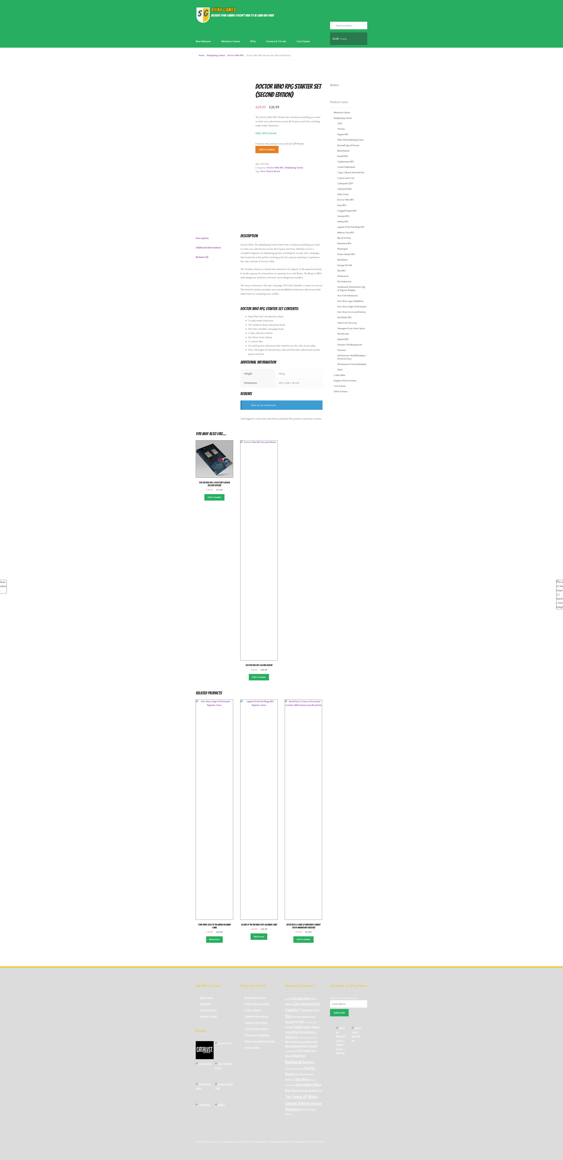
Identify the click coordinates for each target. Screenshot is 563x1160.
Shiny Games (223, 9)
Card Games (303, 41)
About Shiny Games (255, 997)
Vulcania (341, 350)
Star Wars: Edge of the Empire (352, 306)
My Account (206, 997)
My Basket (205, 1003)
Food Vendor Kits (310, 1022)
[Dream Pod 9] (224, 1050)
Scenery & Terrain (276, 41)
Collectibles (339, 375)
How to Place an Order (257, 1003)
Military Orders (312, 1037)
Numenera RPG (344, 243)
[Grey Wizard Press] (224, 1071)
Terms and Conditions (257, 1035)
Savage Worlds (344, 265)
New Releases (203, 41)
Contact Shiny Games (256, 1028)
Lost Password (208, 1010)
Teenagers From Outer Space (351, 328)
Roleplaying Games (216, 55)
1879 (339, 123)
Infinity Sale (302, 1037)
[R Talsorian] (205, 1112)
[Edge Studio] (205, 1071)
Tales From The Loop (347, 322)
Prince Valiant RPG (346, 254)
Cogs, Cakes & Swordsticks (350, 172)
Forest (289, 1027)
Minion (288, 1041)
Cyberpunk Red (344, 188)
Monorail (312, 1041)
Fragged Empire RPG (347, 210)
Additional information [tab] (208, 247)
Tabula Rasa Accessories (304, 1090)
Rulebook (293, 1061)
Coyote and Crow (345, 178)
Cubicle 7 (292, 1009)
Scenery (308, 1062)
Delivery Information (256, 1022)
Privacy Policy (252, 1047)
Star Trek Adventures (347, 295)
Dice (263, 171)
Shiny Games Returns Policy (260, 1041)
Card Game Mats (300, 998)
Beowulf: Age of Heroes (348, 145)
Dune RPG (341, 205)
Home (201, 55)
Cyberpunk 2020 (345, 183)
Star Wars (302, 1079)
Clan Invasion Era (307, 1003)
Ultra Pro (304, 1109)
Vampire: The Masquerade (349, 344)
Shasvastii (290, 1068)
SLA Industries (344, 281)
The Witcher (343, 333)
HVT (315, 1032)
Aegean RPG (343, 134)
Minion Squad (299, 1041)
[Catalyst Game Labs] (205, 1050)
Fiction (289, 1022)
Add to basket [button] (214, 497)
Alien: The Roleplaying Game (350, 139)
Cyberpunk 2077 (310, 1010)
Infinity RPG (343, 221)
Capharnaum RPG (345, 161)
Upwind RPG (343, 339)
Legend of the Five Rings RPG (350, 227)
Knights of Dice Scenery (345, 380)
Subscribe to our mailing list (344, 997)
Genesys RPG (343, 216)
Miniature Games (230, 41)
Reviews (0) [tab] (202, 257)
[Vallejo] (224, 1112)
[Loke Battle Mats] (205, 1091)
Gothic (307, 1027)
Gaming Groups (208, 1016)
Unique (313, 1109)
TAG (320, 1090)
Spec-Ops (299, 1068)
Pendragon (342, 248)
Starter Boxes (273, 171)
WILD (340, 369)
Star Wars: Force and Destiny (351, 312)
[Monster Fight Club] (224, 1091)
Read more (214, 939)
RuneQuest (342, 259)
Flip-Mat (299, 1022)
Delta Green (343, 194)
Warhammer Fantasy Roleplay (351, 364)
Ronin (296, 1055)
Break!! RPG (342, 156)
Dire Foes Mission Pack (304, 1016)
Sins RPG (341, 270)
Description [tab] (202, 238)
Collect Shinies (253, 1010)
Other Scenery (340, 391)
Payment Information (256, 1016)
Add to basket (267, 149)
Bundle (287, 999)
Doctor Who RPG (235, 55)
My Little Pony (344, 238)
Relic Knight (303, 1050)
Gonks (297, 1027)
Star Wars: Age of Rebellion (350, 301)
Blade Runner (343, 150)
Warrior (288, 1114)
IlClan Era (291, 1037)
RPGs (253, 41)
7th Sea (341, 129)
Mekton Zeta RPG (345, 232)
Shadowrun (343, 276)
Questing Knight (290, 1051)
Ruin (303, 1055)
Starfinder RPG (344, 317)
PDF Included (310, 1046)
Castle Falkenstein (346, 167)
